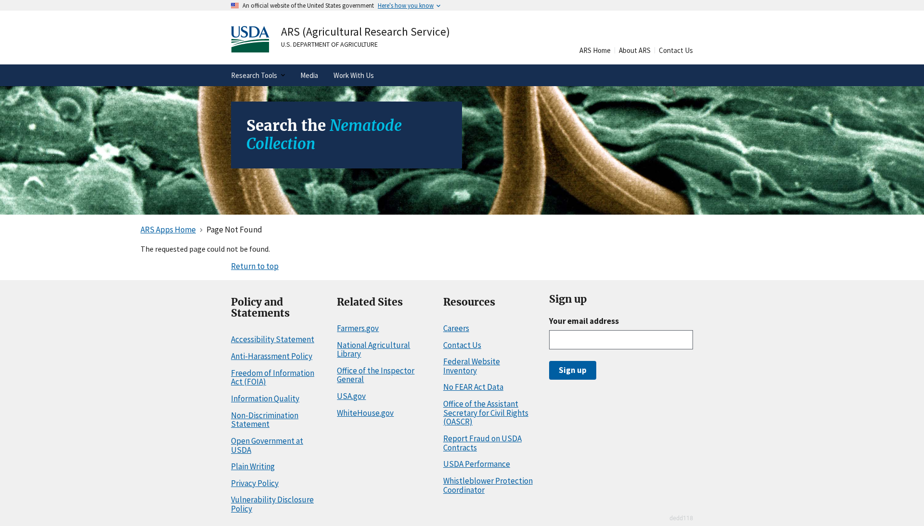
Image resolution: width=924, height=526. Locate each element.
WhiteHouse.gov (365, 413)
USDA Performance (476, 464)
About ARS (635, 50)
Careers (456, 328)
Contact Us (676, 50)
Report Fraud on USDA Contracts (482, 443)
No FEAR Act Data (473, 387)
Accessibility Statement (272, 339)
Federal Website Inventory (471, 366)
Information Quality (265, 398)
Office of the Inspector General (375, 375)
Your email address (584, 321)
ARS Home (595, 50)
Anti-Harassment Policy (271, 356)
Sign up (573, 370)
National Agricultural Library (373, 349)
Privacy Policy (255, 483)
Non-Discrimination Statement (264, 420)
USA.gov (351, 396)
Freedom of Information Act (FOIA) (272, 377)
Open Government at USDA (267, 445)
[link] (307, 39)
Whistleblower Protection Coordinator (488, 485)
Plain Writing (253, 466)
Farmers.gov (358, 328)
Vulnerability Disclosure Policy (272, 504)
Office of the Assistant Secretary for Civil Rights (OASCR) (485, 412)
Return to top (255, 266)
